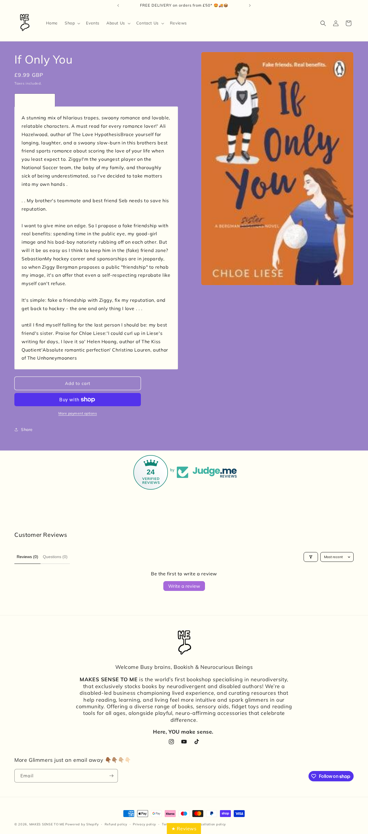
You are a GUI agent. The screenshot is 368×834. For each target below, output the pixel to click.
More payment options (77, 413)
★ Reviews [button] (183, 828)
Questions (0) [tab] (55, 556)
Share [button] (27, 429)
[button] (72, 23)
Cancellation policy (210, 824)
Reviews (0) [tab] (27, 556)
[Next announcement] (250, 5)
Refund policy (116, 824)
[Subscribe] (111, 776)
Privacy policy (144, 824)
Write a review (184, 586)
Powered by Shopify (82, 824)
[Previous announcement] (118, 5)
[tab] (34, 100)
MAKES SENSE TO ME (46, 824)
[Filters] (311, 557)
